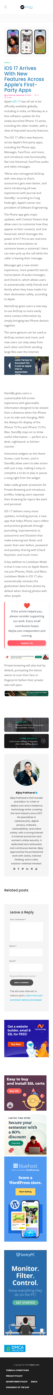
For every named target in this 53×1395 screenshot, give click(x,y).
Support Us (27, 643)
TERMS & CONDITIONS (17, 1370)
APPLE (7, 62)
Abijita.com (34, 1365)
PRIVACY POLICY (14, 1376)
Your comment (18, 919)
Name (12, 946)
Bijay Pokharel (9, 95)
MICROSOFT (21, 722)
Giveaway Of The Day (17, 1387)
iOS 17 (16, 101)
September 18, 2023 (23, 95)
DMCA (34, 1381)
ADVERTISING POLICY (17, 1381)
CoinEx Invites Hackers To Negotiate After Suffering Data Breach (23, 742)
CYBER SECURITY (29, 738)
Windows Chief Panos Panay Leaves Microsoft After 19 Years (29, 726)
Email (12, 961)
